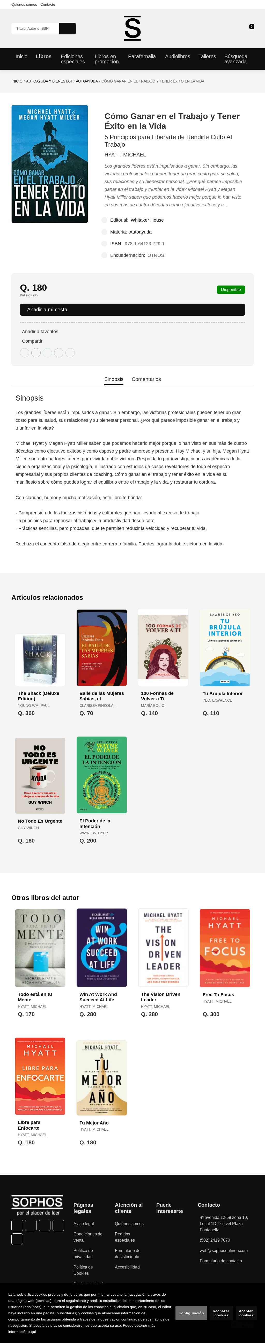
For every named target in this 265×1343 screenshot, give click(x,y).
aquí (32, 1332)
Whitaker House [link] (147, 220)
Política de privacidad (83, 1253)
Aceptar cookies (246, 1313)
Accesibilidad (127, 1267)
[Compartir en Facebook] (24, 352)
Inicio (17, 81)
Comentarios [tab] (146, 379)
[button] (250, 28)
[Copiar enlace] (70, 352)
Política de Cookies (83, 1270)
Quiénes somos (24, 4)
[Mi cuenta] (252, 28)
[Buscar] (67, 28)
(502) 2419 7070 (215, 1240)
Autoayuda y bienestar (49, 81)
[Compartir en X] (36, 352)
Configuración (191, 1313)
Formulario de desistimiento (128, 1253)
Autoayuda (87, 81)
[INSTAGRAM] (44, 1225)
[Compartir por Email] (58, 352)
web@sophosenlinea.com (224, 1250)
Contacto (47, 4)
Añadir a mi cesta (47, 309)
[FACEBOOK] (17, 1225)
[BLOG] (17, 1239)
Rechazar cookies (221, 1313)
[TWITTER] (31, 1225)
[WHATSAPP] (58, 1225)
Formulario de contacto (221, 1261)
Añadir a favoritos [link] (40, 331)
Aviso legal (83, 1223)
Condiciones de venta (87, 1237)
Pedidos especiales (125, 1237)
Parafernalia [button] (142, 56)
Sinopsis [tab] (113, 379)
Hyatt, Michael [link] (125, 154)
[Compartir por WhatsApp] (47, 352)
